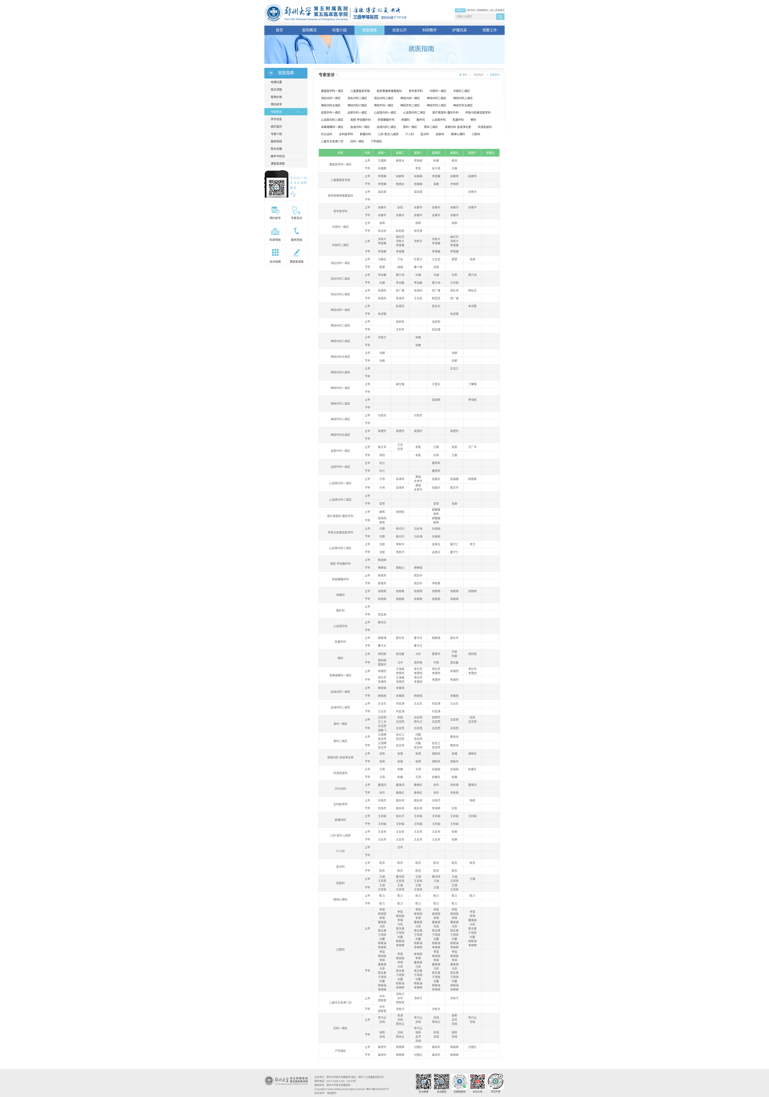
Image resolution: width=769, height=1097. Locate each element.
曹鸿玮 (400, 876)
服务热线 (276, 141)
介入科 (409, 134)
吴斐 (454, 447)
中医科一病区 (438, 90)
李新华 (400, 544)
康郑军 (436, 463)
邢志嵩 (382, 614)
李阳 (382, 455)
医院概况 (309, 30)
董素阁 (382, 922)
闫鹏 (418, 734)
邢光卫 (418, 721)
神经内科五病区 (331, 105)
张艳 (454, 831)
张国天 (436, 479)
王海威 (400, 668)
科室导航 (275, 239)
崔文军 (382, 447)
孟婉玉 (436, 544)
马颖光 (382, 259)
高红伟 (454, 290)
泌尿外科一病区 (357, 112)
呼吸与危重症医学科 (478, 112)
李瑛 (382, 917)
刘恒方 (382, 337)
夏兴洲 (400, 274)
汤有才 (382, 239)
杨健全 (400, 184)
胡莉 (454, 1015)
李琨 (382, 909)
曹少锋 (418, 267)
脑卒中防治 (278, 156)
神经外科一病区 (384, 105)
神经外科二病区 (410, 105)
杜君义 (418, 259)
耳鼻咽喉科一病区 (332, 126)
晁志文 (436, 306)
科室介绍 (339, 30)
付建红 (418, 1047)
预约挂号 (276, 104)
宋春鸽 (400, 688)
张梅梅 (418, 176)
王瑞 (382, 876)
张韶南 (382, 591)
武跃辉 (436, 399)
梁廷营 (382, 191)
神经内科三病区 (463, 98)
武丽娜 (454, 479)
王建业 (436, 384)
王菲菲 (382, 880)
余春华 (382, 207)
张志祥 (382, 738)
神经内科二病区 (436, 98)
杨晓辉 (400, 1047)
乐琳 (454, 168)
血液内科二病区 (386, 126)
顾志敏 (400, 653)
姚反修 (400, 800)
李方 (472, 544)
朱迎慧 (472, 306)
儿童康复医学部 (360, 90)
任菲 (400, 449)
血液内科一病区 (360, 126)
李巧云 (382, 1017)
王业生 (382, 703)
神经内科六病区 (357, 105)
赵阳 (400, 207)
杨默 (472, 800)
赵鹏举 (400, 176)
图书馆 (471, 10)
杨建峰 (472, 479)
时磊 (454, 655)
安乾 (418, 447)
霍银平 (436, 653)
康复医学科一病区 (332, 90)
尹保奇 (454, 184)
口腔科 (476, 134)
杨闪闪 (400, 528)
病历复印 (276, 126)
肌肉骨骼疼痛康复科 (389, 90)
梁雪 (382, 503)
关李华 (418, 481)
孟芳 (454, 1019)
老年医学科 (416, 90)
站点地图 (275, 261)
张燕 (382, 753)
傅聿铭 (382, 567)
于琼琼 (382, 934)
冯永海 (418, 528)
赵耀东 (472, 769)
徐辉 (382, 223)
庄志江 (454, 368)
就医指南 (369, 30)
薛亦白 (382, 622)
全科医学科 (346, 134)
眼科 (473, 119)
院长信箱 (276, 148)
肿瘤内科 (365, 134)
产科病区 (376, 141)
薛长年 (400, 637)
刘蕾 (382, 938)
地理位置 (276, 82)
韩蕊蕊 (436, 298)
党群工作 (489, 30)
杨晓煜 (382, 688)
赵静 (436, 160)
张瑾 (400, 753)
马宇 (418, 653)
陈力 (382, 895)
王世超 (454, 282)
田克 (472, 717)
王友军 (382, 831)
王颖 (436, 447)
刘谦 (418, 274)
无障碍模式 (482, 10)
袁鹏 (436, 184)
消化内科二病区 (357, 98)
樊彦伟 (454, 736)
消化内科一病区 (331, 98)
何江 (382, 463)
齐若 (454, 651)
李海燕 (436, 808)
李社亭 (418, 668)
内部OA (460, 10)
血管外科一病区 (331, 112)
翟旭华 (382, 1047)
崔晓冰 (400, 160)
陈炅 (382, 862)
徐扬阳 (400, 511)
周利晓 (382, 653)
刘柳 (382, 352)
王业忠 (436, 259)
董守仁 (454, 544)
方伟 (382, 479)
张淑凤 (382, 290)
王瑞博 (382, 734)
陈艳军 (382, 575)
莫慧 (454, 259)
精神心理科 (458, 134)
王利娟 (382, 816)
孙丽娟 (436, 528)
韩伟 (454, 160)
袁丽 (472, 259)
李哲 (418, 168)
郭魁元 (400, 567)
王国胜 (382, 160)
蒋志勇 (382, 930)
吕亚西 (382, 717)
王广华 (472, 447)
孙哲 (454, 808)
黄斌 (418, 476)
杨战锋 (382, 559)
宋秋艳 (454, 784)
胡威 (400, 267)
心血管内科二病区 (414, 112)
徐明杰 (436, 717)
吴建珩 (382, 431)
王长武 (418, 298)
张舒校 (400, 321)
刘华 (382, 996)
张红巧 (400, 816)
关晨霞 (382, 168)
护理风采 (459, 30)
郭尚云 (400, 1023)
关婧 (436, 267)
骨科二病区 (431, 126)
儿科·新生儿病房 (388, 134)
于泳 (400, 259)
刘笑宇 (472, 191)
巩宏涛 (400, 703)
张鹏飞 (382, 730)
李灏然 (382, 671)
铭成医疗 (332, 1093)
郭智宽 (382, 1000)
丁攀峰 (472, 384)
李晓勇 (436, 583)
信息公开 (399, 30)
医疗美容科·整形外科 (445, 112)
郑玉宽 (418, 230)
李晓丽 (418, 160)
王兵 (400, 444)
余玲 (436, 784)
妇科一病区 (357, 141)
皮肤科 (440, 134)
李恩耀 (382, 176)
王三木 (382, 721)
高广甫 (400, 290)
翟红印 (400, 236)
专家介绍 (276, 133)
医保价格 (276, 96)
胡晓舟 (436, 753)
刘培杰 (382, 800)
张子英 (436, 168)
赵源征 (400, 306)
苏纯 (382, 1021)
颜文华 (454, 487)
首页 (279, 30)
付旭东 (382, 415)
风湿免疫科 (485, 126)
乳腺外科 (458, 119)
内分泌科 (326, 134)
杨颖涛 (382, 637)
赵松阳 (400, 230)
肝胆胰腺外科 (386, 119)
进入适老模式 (497, 10)
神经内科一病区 (410, 98)
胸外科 (421, 119)
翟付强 (400, 384)
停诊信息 (276, 119)
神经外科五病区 (463, 105)
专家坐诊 (276, 111)
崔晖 (382, 511)
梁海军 (400, 479)
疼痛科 (405, 119)
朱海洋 (400, 298)
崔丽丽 (382, 913)
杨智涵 (382, 943)
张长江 (400, 734)
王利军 (400, 329)
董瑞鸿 (382, 784)
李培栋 (472, 399)
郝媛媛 (436, 509)
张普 (454, 503)
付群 (382, 528)
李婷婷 (382, 947)
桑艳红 (418, 784)
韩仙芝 (472, 290)
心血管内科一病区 (385, 112)
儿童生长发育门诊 (332, 141)
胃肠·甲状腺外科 (360, 119)
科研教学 (429, 30)
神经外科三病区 (436, 105)
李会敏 (382, 274)
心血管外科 (439, 119)
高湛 (400, 1015)
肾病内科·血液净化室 (458, 126)
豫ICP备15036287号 (377, 1089)
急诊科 (425, 134)
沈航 (382, 544)
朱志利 (382, 230)
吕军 (400, 847)
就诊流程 (276, 89)
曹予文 (418, 637)
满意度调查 (278, 163)
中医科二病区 (461, 90)
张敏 (418, 337)
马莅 (382, 926)
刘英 (454, 274)
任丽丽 (436, 769)
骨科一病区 (410, 126)
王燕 (382, 769)
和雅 (400, 769)
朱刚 (400, 717)
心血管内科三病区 (332, 119)
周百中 (418, 575)
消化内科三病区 (384, 98)
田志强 (436, 329)
